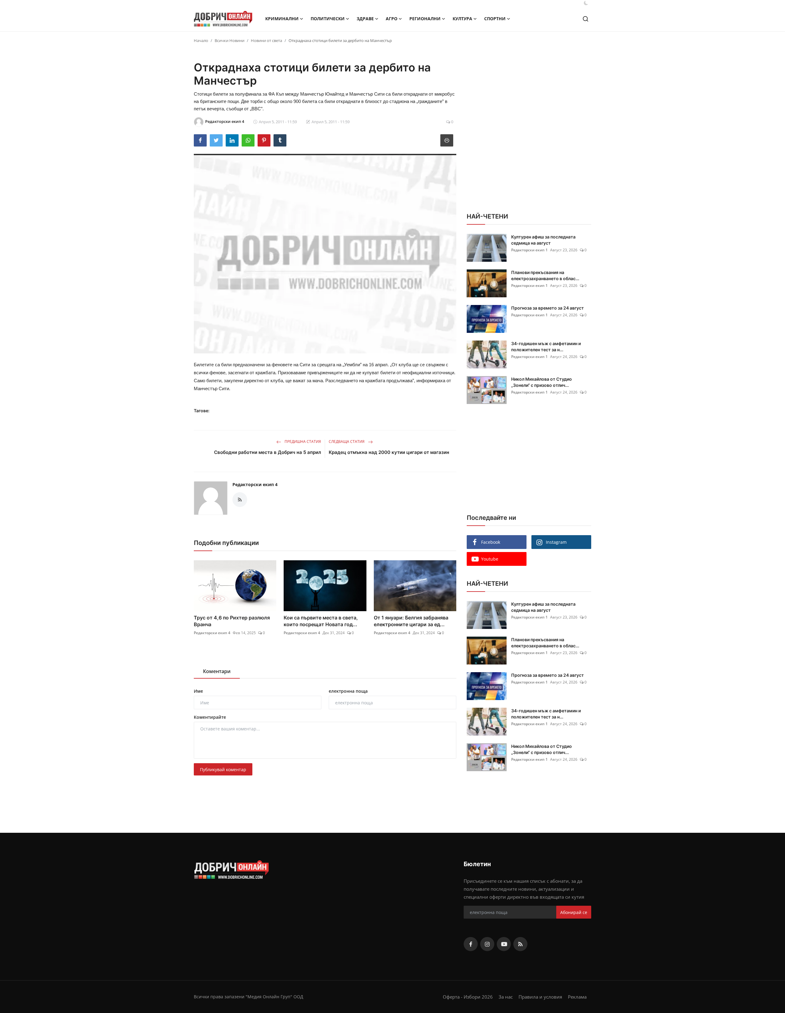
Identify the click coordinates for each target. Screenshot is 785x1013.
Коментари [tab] (217, 671)
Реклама (577, 997)
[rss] (520, 944)
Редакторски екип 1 (529, 250)
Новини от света (266, 40)
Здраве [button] (365, 18)
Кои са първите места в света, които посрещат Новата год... (321, 621)
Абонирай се (573, 912)
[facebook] (471, 944)
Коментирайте (210, 717)
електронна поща (348, 691)
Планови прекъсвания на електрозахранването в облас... (545, 275)
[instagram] (487, 944)
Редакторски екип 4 (255, 484)
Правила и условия (540, 997)
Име (198, 691)
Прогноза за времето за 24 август (547, 307)
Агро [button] (391, 18)
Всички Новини (229, 40)
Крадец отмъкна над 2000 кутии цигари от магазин (389, 452)
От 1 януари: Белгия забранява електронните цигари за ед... (411, 621)
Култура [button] (462, 18)
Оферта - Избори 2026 (468, 997)
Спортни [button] (495, 18)
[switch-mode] (586, 3)
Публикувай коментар (223, 769)
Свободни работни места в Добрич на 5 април (267, 452)
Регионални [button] (425, 18)
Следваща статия (347, 441)
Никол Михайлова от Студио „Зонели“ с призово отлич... (541, 382)
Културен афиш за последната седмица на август (543, 240)
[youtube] (504, 944)
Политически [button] (328, 18)
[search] (585, 19)
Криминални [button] (282, 18)
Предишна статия (302, 441)
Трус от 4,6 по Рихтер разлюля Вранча (232, 621)
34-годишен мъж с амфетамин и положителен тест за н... (546, 346)
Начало (201, 40)
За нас (506, 997)
